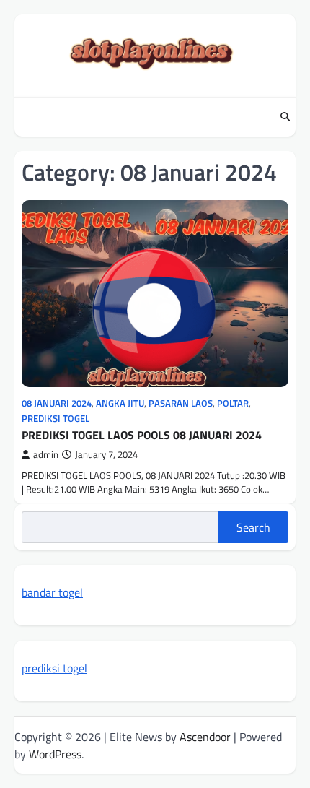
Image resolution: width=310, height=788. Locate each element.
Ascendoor (205, 736)
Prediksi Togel (55, 418)
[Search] (285, 117)
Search (253, 527)
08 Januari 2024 (57, 403)
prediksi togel (54, 668)
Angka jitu (120, 403)
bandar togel (52, 592)
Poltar (233, 403)
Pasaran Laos (181, 403)
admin (45, 455)
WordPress (55, 754)
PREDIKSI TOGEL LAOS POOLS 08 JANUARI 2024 (142, 434)
